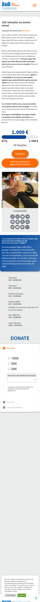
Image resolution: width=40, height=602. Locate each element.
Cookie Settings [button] (10, 595)
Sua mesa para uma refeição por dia (20, 240)
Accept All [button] (22, 595)
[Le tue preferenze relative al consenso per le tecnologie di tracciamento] (36, 598)
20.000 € (23, 243)
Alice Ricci (26, 30)
